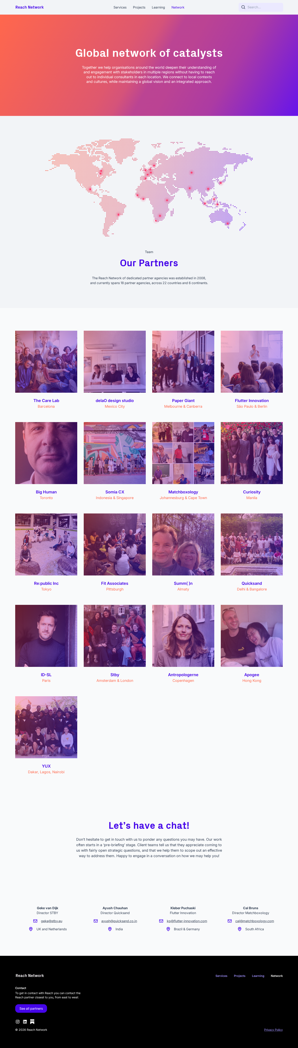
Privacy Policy (273, 1029)
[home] (43, 7)
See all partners (31, 1008)
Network (178, 7)
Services (120, 7)
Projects (139, 7)
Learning (158, 7)
